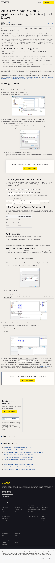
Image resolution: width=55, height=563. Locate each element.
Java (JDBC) (5, 507)
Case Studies (5, 533)
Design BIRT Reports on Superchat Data (14, 450)
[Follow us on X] (51, 23)
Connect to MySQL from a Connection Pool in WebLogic (18, 454)
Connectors (31, 505)
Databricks (17, 533)
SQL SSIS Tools (18, 509)
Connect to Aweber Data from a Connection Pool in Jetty (18, 457)
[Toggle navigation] (14, 2)
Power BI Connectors (6, 520)
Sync (16, 505)
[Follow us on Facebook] (48, 23)
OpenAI (16, 542)
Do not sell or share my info (46, 558)
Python (3, 511)
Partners (43, 516)
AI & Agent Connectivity (34, 509)
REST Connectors (6, 516)
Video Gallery (5, 544)
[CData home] (6, 2)
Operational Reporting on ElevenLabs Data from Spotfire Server (20, 467)
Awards (43, 511)
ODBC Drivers (5, 505)
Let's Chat (46, 2)
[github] (8, 492)
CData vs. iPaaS (32, 514)
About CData (44, 505)
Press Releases (44, 507)
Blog (3, 535)
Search (39, 2)
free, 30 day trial (44, 366)
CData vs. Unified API (33, 516)
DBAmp (17, 511)
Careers (43, 518)
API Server (4, 514)
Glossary (4, 542)
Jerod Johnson (9, 23)
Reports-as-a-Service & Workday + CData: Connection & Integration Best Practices (27, 77)
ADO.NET (4, 509)
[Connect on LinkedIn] (53, 23)
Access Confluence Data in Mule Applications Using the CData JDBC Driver (23, 452)
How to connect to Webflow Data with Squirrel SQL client (18, 464)
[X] (5, 492)
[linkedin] (3, 492)
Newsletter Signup (6, 540)
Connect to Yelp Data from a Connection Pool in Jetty (18, 459)
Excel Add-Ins (5, 518)
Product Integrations (33, 507)
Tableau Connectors (6, 523)
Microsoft (17, 537)
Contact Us (44, 520)
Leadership (44, 514)
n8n (16, 540)
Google (16, 535)
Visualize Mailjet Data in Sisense (12, 462)
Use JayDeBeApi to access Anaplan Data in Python (17, 447)
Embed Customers (32, 511)
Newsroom (43, 509)
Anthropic (17, 531)
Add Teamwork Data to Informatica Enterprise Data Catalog (19, 469)
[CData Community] (10, 492)
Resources (4, 537)
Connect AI (17, 507)
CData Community (6, 531)
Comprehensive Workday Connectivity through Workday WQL (22, 77)
